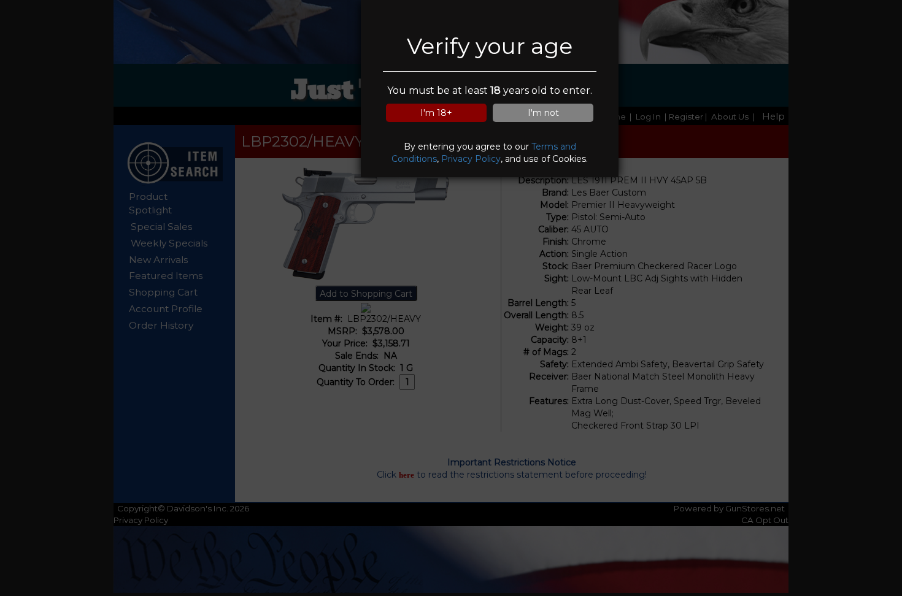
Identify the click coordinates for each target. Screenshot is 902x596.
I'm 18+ (436, 112)
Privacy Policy (471, 158)
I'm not (543, 112)
